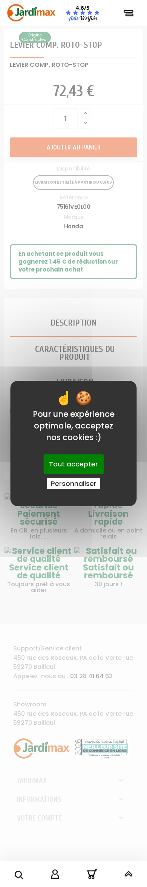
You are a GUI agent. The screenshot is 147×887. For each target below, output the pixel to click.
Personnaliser (73, 483)
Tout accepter (73, 464)
